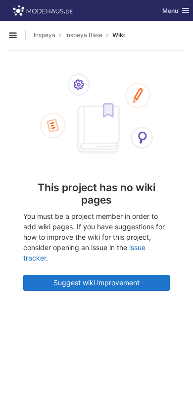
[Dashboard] (43, 10)
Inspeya (44, 35)
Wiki (118, 35)
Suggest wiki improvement (96, 282)
